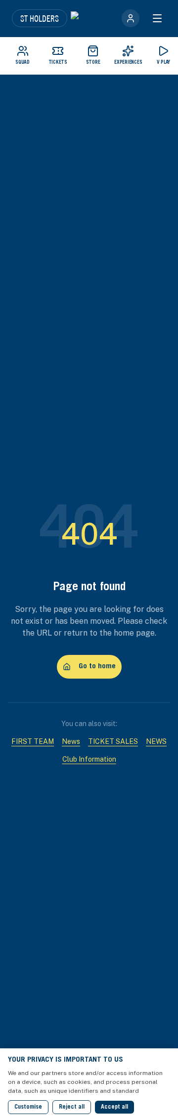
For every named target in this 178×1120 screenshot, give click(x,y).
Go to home (97, 666)
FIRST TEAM (32, 741)
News (71, 741)
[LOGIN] (130, 18)
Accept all (114, 1107)
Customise (28, 1107)
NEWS (156, 741)
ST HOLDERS (39, 18)
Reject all (72, 1107)
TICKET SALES (113, 741)
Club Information (89, 759)
